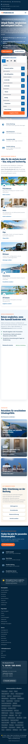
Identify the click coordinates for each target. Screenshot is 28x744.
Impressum (3, 651)
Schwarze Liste (4, 640)
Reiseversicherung (14, 514)
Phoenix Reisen (4, 725)
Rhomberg (11, 725)
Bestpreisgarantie (4, 632)
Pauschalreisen (4, 592)
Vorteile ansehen (14, 518)
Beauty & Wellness (4, 598)
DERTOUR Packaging (16, 705)
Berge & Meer (13, 698)
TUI (23, 727)
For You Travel (4, 715)
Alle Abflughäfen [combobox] (8, 74)
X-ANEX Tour (8, 729)
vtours (3, 729)
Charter (2, 613)
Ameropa (3, 696)
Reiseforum (3, 636)
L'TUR (25, 717)
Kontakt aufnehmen (10, 680)
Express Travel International (7, 710)
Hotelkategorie (7, 94)
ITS (19, 715)
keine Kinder (7, 109)
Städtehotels (3, 619)
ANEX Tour (9, 696)
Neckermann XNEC (5, 722)
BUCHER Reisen (21, 698)
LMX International (11, 717)
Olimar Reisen (20, 722)
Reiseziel (5, 65)
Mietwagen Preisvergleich (6, 623)
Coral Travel (17, 700)
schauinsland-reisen (19, 725)
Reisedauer (6, 88)
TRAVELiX (18, 727)
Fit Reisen (11, 712)
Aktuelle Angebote (4, 590)
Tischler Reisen (12, 727)
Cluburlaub (3, 600)
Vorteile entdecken (19, 51)
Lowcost (2, 615)
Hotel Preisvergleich (5, 617)
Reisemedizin (3, 638)
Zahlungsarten (14, 506)
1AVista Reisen (4, 691)
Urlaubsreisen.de (7, 13)
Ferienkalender (14, 510)
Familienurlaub (4, 602)
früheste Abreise (7, 77)
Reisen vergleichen (7, 51)
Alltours (12, 693)
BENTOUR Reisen (5, 698)
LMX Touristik (19, 717)
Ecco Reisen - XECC (11, 708)
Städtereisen (3, 604)
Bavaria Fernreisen (17, 696)
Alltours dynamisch (19, 693)
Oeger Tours (13, 722)
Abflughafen (6, 71)
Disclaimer (3, 657)
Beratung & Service (6, 8)
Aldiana (15, 691)
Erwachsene (6, 100)
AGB (2, 653)
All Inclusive (3, 594)
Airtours (10, 691)
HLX (16, 715)
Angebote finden (14, 113)
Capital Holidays (10, 700)
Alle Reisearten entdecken (8, 417)
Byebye (3, 700)
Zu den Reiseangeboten (8, 544)
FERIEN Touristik (5, 712)
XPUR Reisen (15, 729)
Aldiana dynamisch (5, 693)
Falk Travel (16, 710)
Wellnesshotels (4, 621)
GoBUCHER (11, 715)
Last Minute (3, 596)
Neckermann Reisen (14, 720)
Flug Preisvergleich (4, 611)
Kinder (5, 106)
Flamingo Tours (18, 712)
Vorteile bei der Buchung (6, 642)
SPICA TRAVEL (4, 727)
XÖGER (24, 729)
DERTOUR (15, 703)
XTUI (20, 729)
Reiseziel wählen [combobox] (8, 68)
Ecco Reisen (4, 708)
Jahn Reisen (4, 717)
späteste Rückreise (8, 83)
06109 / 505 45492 (13, 665)
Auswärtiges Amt (4, 630)
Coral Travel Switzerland (6, 703)
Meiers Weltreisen (5, 720)
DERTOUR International (6, 705)
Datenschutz (3, 655)
